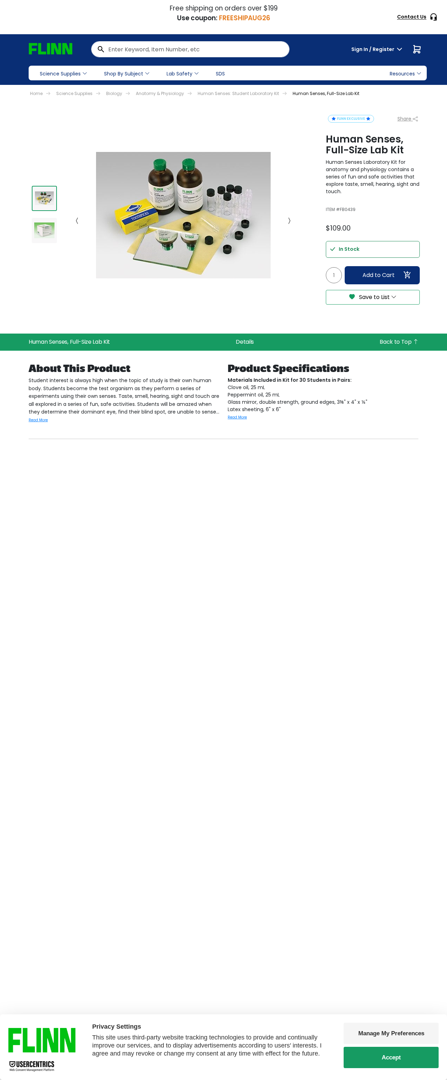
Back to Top (396, 342)
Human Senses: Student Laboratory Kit (238, 93)
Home (36, 93)
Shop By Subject (123, 73)
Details (245, 342)
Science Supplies (60, 73)
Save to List (374, 297)
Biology (114, 93)
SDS (220, 73)
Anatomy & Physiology (160, 93)
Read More (38, 420)
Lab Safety (179, 73)
